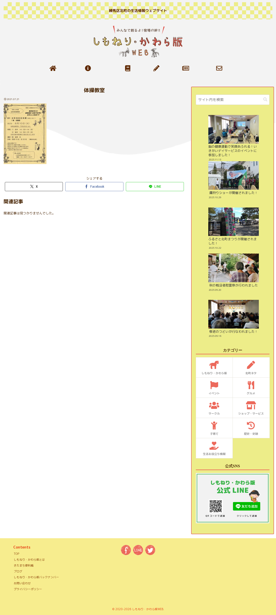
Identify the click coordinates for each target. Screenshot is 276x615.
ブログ (18, 571)
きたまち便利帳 (24, 565)
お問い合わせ (22, 583)
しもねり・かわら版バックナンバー (36, 577)
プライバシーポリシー (28, 589)
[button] (265, 99)
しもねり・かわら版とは (29, 559)
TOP (16, 554)
